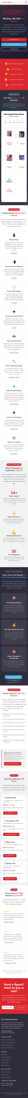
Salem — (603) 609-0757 (7, 1045)
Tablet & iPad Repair (6, 1057)
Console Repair (4, 1062)
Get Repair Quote (8, 1007)
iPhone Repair (13, 2)
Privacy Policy (19, 1094)
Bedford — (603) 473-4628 (7, 1040)
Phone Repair (4, 1054)
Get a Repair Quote (14, 39)
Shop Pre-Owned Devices (14, 44)
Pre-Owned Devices (5, 1072)
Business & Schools (5, 1077)
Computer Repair (5, 1060)
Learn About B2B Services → (13, 763)
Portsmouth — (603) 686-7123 (8, 1042)
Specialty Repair (5, 1065)
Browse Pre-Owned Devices (13, 677)
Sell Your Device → (14, 680)
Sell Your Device (14, 49)
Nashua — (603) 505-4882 (7, 1048)
